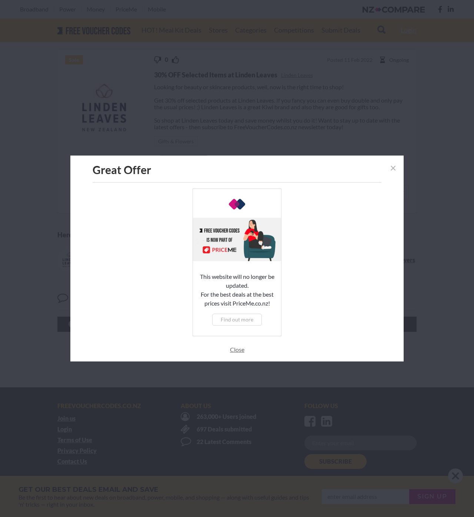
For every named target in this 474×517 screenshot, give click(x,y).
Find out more (237, 319)
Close (237, 349)
